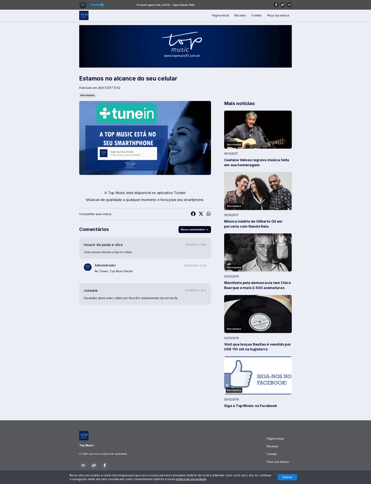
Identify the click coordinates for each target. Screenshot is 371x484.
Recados (240, 15)
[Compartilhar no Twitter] (201, 214)
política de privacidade (191, 479)
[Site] (282, 4)
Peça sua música (278, 15)
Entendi (287, 477)
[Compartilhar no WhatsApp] (208, 214)
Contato (256, 15)
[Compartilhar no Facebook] (193, 214)
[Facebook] (276, 4)
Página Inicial (220, 15)
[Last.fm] (289, 4)
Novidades (87, 95)
